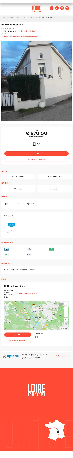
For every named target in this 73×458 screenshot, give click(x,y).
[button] (62, 8)
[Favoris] (57, 8)
